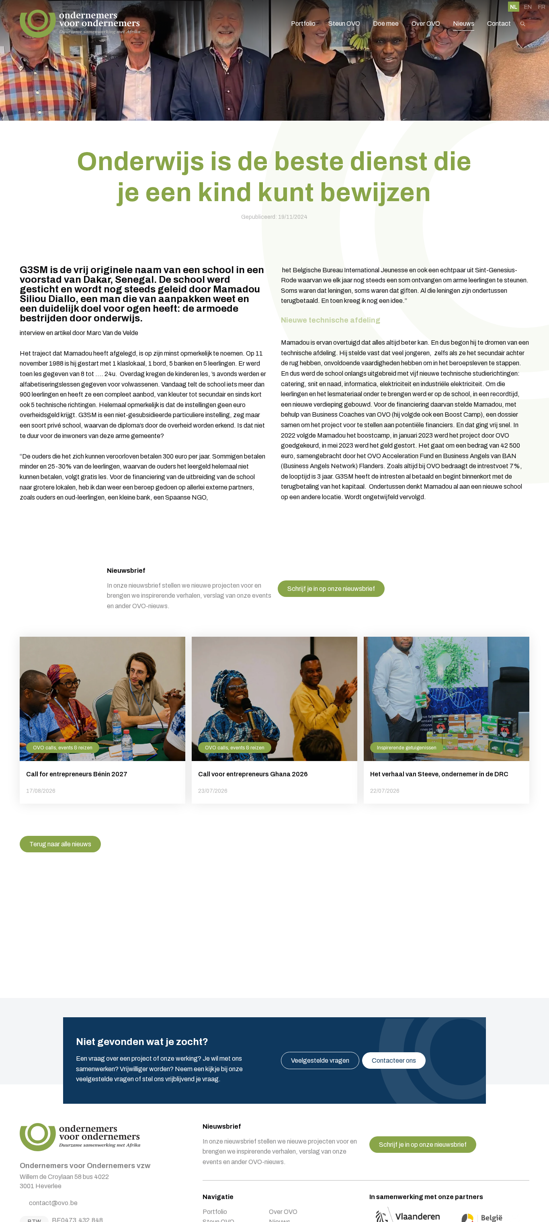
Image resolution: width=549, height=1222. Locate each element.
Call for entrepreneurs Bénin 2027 (102, 720)
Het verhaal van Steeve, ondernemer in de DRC (446, 720)
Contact (499, 23)
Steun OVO (344, 23)
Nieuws (463, 23)
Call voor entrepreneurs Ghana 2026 (274, 720)
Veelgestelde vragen (320, 1060)
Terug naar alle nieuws (60, 844)
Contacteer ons (394, 1060)
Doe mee (386, 23)
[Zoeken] (523, 24)
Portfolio (303, 23)
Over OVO (426, 23)
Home (80, 24)
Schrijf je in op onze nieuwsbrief (331, 588)
